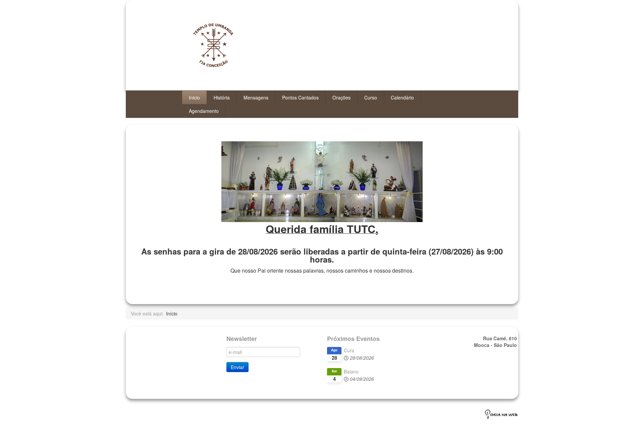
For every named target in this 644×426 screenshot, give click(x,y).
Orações (341, 97)
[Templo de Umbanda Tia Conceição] (227, 48)
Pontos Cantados (300, 97)
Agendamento (204, 111)
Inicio (194, 97)
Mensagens (256, 97)
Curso (370, 97)
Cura (349, 350)
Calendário (402, 97)
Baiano (351, 371)
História (222, 97)
